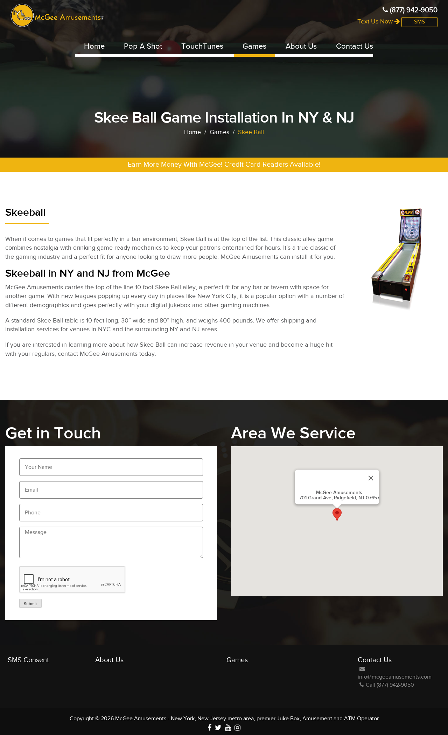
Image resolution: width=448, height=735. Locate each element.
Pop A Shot (143, 46)
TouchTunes (202, 46)
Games (254, 46)
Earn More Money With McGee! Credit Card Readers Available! (224, 164)
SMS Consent (28, 660)
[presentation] (72, 580)
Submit (30, 603)
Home (94, 46)
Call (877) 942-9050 (390, 685)
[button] (337, 514)
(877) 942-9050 (413, 10)
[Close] (370, 478)
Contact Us (354, 46)
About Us (301, 46)
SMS (419, 22)
